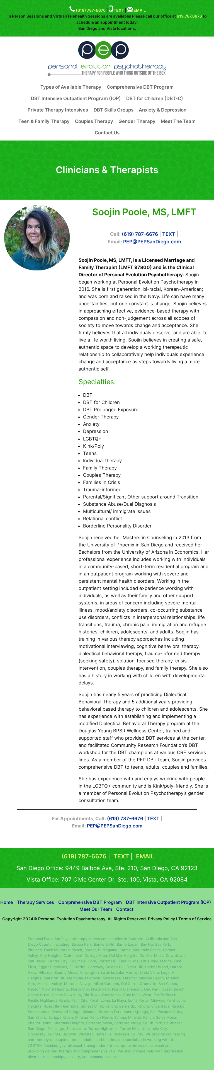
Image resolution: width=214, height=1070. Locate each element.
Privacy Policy (161, 918)
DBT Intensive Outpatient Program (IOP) (168, 902)
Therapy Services (35, 902)
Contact (124, 909)
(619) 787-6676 (91, 10)
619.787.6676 (189, 16)
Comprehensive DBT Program (90, 902)
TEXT (119, 10)
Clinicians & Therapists (107, 169)
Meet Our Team (95, 909)
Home (6, 902)
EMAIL (139, 10)
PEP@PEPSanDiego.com (152, 241)
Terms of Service (195, 918)
